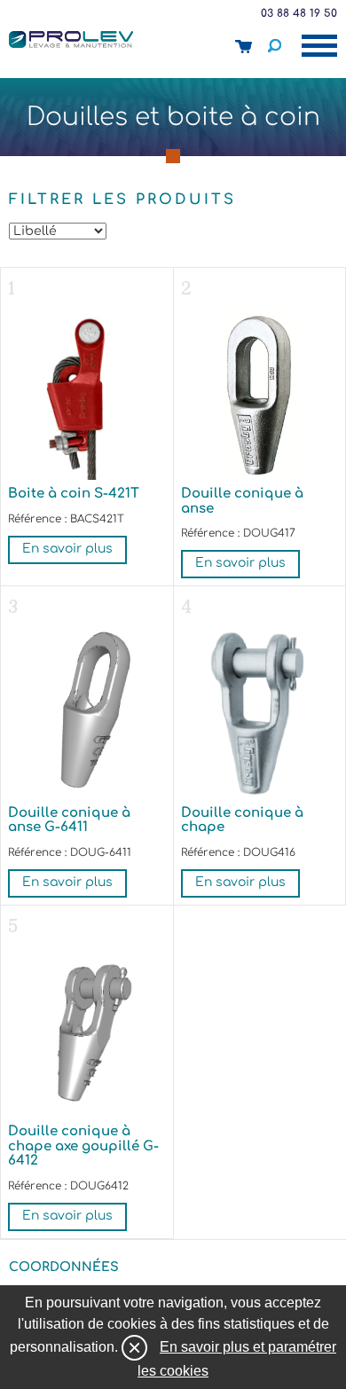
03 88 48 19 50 (299, 13)
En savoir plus (67, 548)
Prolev (71, 39)
